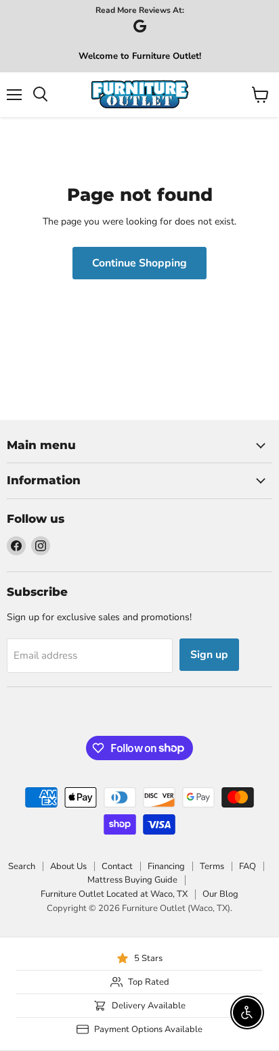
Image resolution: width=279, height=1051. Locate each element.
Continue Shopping (139, 263)
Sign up (209, 654)
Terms (212, 866)
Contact (117, 866)
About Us (68, 866)
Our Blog (220, 894)
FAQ (247, 866)
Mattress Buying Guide (132, 880)
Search (21, 866)
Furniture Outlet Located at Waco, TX (114, 894)
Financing (166, 866)
